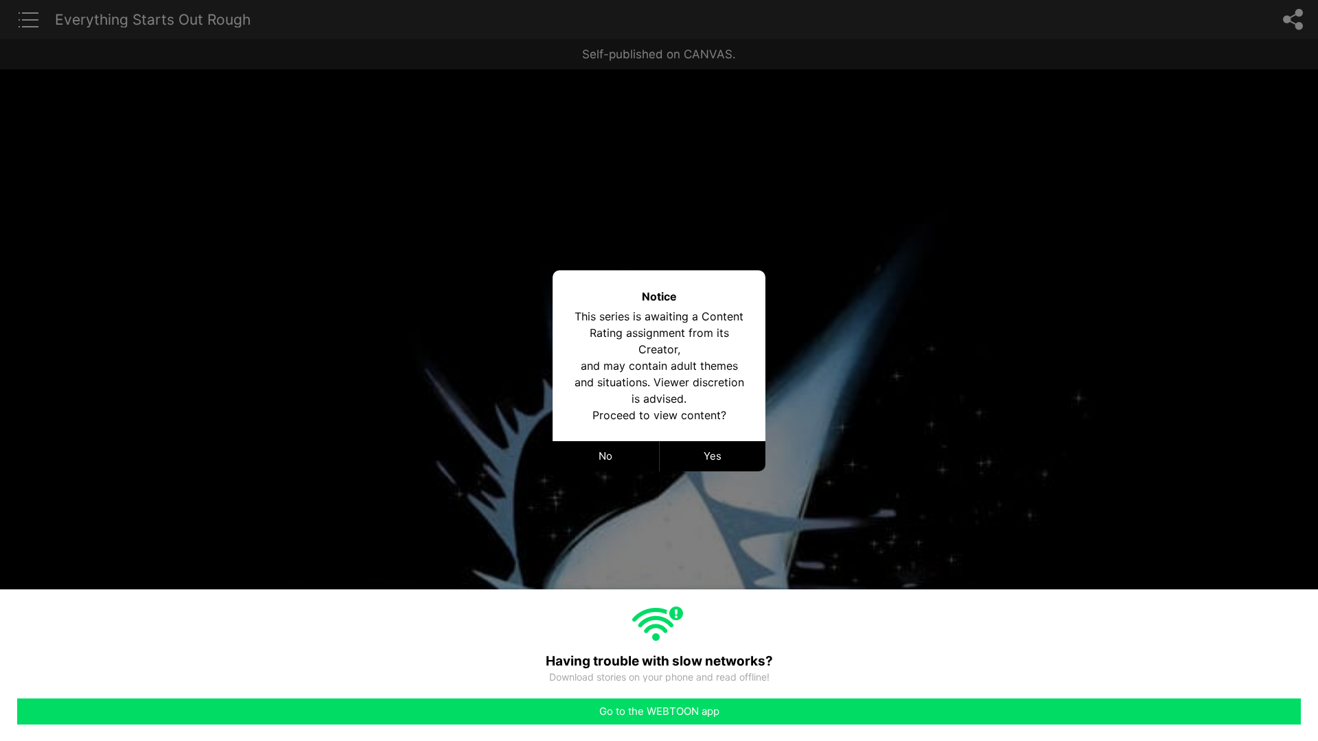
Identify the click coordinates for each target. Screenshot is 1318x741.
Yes (712, 455)
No (605, 455)
